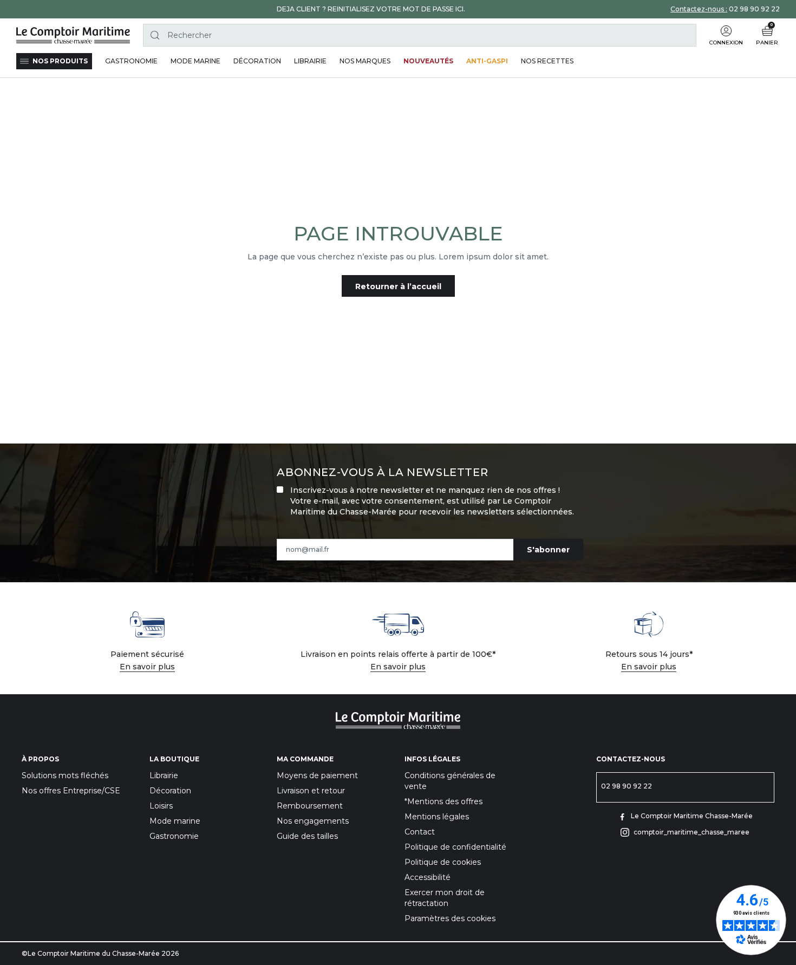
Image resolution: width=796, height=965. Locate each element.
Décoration (170, 791)
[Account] (726, 30)
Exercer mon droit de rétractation (444, 898)
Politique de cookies (442, 862)
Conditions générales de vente (449, 781)
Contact (419, 832)
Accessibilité (427, 877)
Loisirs (161, 806)
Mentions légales (436, 816)
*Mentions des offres (443, 801)
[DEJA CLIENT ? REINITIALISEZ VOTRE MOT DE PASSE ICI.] (371, 9)
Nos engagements (313, 821)
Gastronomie (174, 836)
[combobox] (419, 35)
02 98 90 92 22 (754, 9)
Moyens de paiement (317, 775)
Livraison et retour (311, 791)
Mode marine (174, 821)
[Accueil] (73, 35)
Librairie (163, 775)
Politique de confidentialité (455, 847)
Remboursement (310, 806)
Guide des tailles (307, 836)
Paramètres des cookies (449, 918)
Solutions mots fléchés (65, 775)
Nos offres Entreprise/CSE (71, 791)
